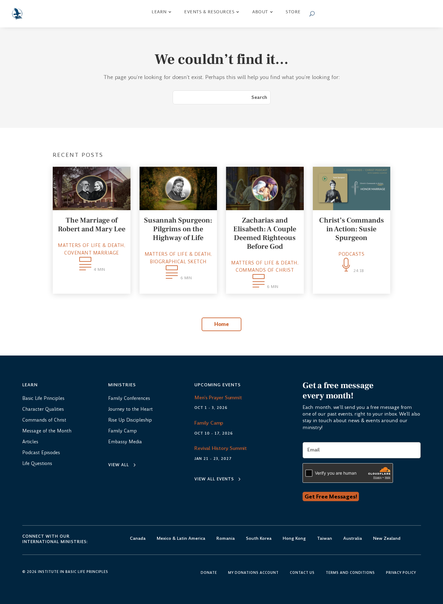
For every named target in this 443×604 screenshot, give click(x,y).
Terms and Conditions (350, 573)
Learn (159, 12)
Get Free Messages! (331, 496)
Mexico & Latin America (181, 538)
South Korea (259, 538)
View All (118, 465)
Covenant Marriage (91, 253)
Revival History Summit (220, 448)
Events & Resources (209, 12)
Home (221, 324)
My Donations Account (253, 573)
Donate (209, 573)
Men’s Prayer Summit (218, 397)
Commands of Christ (265, 270)
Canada (138, 538)
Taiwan (324, 538)
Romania (225, 538)
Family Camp (208, 422)
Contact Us (302, 573)
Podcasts (351, 254)
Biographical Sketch (178, 261)
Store (293, 12)
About (260, 12)
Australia (352, 538)
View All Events (214, 479)
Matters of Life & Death (91, 245)
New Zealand (387, 538)
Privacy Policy (401, 573)
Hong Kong (294, 538)
